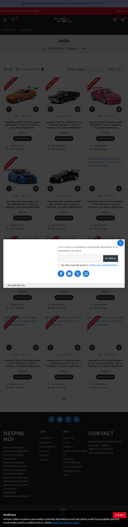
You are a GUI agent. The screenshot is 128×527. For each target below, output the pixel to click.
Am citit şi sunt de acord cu (89, 265)
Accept (120, 515)
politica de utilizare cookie (65, 522)
